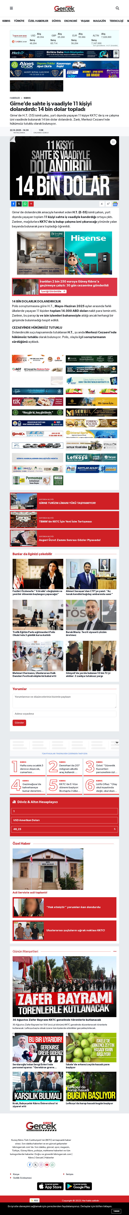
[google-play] (79, 1186)
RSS (36, 1200)
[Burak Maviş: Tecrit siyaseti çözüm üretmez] (91, 614)
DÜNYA (56, 21)
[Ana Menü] (11, 8)
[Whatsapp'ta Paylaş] (25, 204)
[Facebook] (29, 1164)
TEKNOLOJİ (116, 21)
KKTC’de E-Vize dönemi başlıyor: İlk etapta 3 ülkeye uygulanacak (70, 788)
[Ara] (117, 8)
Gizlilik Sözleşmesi (22, 1178)
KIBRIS (6, 21)
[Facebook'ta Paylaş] (13, 204)
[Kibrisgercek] (64, 8)
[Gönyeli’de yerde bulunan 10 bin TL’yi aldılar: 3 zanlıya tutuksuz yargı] (91, 655)
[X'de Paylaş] (19, 204)
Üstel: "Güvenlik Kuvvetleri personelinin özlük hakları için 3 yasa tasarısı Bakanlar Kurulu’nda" (107, 769)
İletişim (69, 1174)
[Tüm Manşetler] (114, 951)
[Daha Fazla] (31, 204)
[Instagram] (41, 1164)
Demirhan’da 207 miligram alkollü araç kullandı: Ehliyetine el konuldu (69, 769)
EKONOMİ (70, 21)
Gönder (19, 722)
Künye (16, 1174)
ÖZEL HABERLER (38, 21)
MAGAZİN (99, 21)
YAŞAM (85, 21)
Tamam (116, 1211)
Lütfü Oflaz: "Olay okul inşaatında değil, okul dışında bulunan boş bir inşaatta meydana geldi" (107, 788)
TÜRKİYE (19, 21)
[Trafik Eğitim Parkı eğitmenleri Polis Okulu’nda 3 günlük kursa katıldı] (38, 614)
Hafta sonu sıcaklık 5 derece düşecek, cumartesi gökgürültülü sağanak (31, 769)
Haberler (15, 98)
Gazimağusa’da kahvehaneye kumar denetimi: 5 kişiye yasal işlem (33, 788)
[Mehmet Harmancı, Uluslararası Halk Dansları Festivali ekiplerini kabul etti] (38, 655)
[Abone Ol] (115, 204)
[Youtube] (46, 1164)
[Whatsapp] (52, 1164)
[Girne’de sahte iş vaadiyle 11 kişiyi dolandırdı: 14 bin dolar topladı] (64, 168)
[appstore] (50, 1186)
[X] (35, 1164)
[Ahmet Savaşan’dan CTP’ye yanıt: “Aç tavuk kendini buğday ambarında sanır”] (91, 574)
